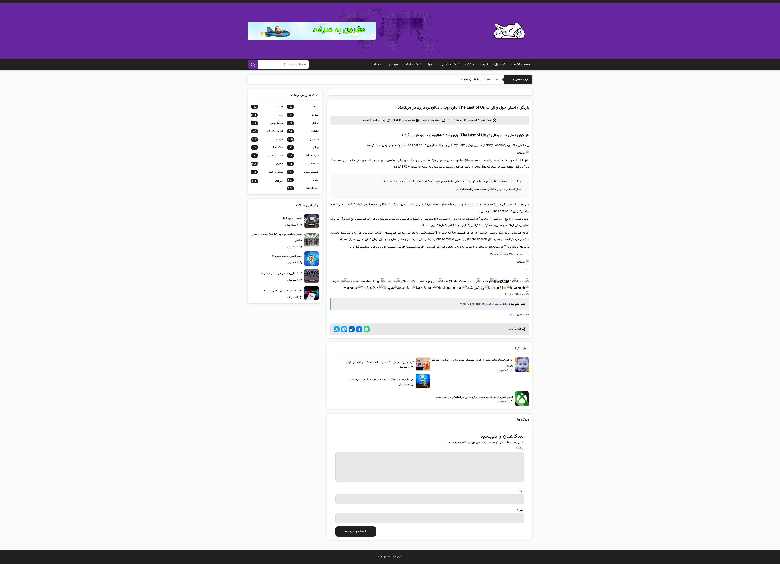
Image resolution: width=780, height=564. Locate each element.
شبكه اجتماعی (450, 64)
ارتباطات (303, 107)
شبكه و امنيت (412, 64)
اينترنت (470, 64)
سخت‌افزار (377, 64)
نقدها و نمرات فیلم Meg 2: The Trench (484, 304)
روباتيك (303, 147)
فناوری (484, 64)
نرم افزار (267, 181)
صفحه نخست (520, 64)
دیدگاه (520, 449)
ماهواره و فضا (267, 172)
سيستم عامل (303, 156)
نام (521, 491)
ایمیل (520, 510)
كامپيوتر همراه (303, 172)
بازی (425, 120)
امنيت (267, 107)
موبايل (393, 64)
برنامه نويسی (268, 123)
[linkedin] (352, 329)
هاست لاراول (389, 557)
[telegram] (344, 329)
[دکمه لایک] (527, 269)
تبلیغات (304, 131)
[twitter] (337, 329)
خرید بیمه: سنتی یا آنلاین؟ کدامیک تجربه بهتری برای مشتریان (464, 80)
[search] (253, 64)
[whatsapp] (367, 329)
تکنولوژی (499, 64)
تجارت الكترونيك (268, 131)
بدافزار (431, 64)
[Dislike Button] (527, 275)
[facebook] (359, 329)
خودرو (267, 139)
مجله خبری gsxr (519, 314)
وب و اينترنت (303, 188)
